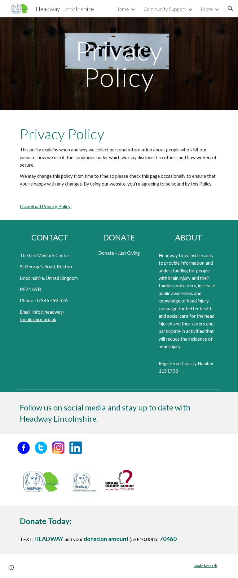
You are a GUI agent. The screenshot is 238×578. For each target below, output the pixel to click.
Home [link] (122, 9)
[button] (230, 8)
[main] (119, 64)
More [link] (207, 9)
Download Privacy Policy (45, 206)
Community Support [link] (164, 9)
